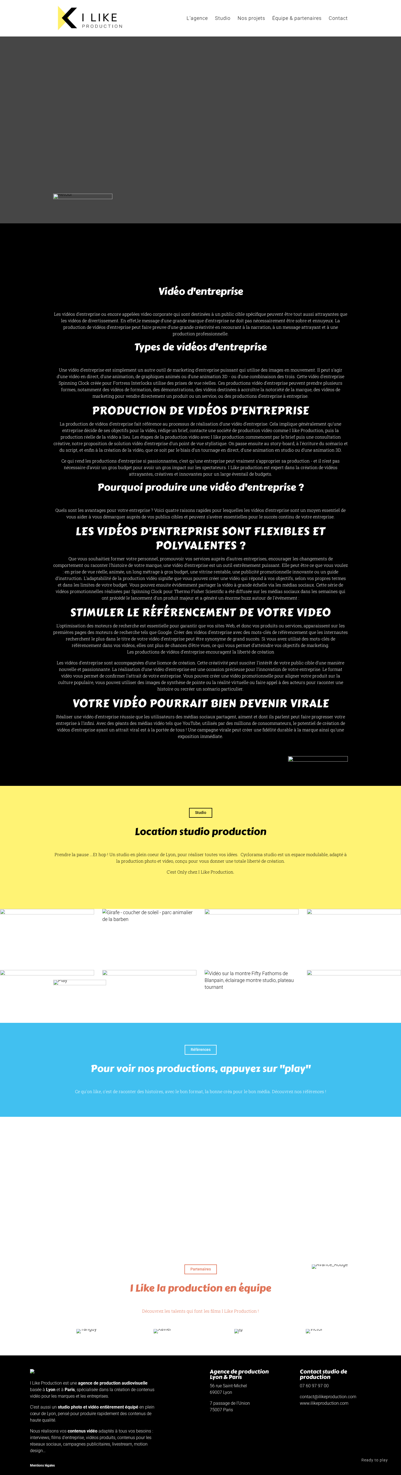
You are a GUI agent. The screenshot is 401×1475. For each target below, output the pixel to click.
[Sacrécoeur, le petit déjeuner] (354, 935)
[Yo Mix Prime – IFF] (47, 935)
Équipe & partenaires (297, 18)
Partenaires (200, 1269)
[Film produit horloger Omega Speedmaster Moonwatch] (47, 996)
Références (201, 1049)
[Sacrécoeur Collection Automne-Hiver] (252, 935)
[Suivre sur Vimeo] (304, 1465)
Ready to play (374, 1460)
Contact (338, 18)
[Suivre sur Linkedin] (328, 1465)
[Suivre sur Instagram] (316, 1465)
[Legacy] (354, 990)
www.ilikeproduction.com (324, 1403)
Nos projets (251, 18)
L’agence (197, 18)
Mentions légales (42, 1465)
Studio (223, 18)
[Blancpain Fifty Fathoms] (252, 980)
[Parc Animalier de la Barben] (149, 916)
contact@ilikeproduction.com (328, 1396)
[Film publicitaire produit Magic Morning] (149, 996)
